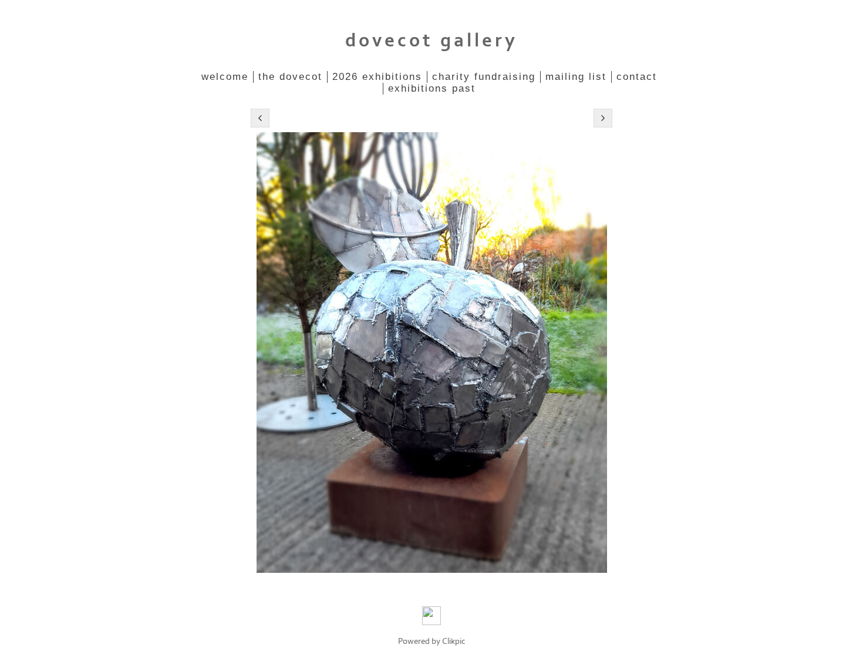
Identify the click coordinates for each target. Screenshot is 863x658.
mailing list (575, 76)
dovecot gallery (431, 40)
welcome (224, 76)
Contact (636, 76)
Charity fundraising (483, 76)
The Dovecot (290, 76)
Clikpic (454, 641)
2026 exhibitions (377, 76)
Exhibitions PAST (432, 88)
